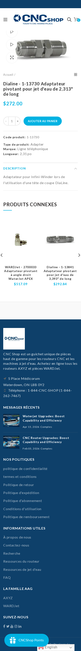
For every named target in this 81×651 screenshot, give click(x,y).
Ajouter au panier (42, 121)
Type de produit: (16, 144)
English (50, 647)
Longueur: (11, 154)
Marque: (9, 149)
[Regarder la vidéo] (11, 31)
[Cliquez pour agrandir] (11, 57)
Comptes (46, 426)
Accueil (8, 74)
